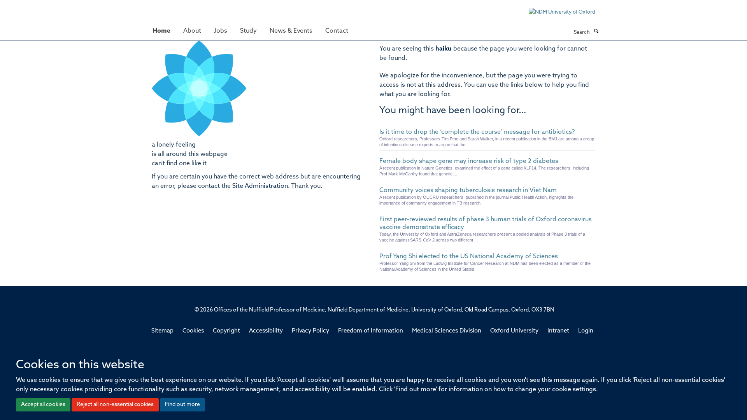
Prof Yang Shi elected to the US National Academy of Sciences (468, 257)
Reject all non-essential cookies (115, 405)
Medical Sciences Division (446, 331)
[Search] (596, 32)
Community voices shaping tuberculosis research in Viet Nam (468, 190)
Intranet (558, 331)
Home (161, 31)
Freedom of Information (370, 331)
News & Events (291, 31)
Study (248, 31)
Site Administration (260, 186)
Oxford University (514, 331)
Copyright (226, 331)
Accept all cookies (43, 405)
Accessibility (266, 331)
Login (585, 331)
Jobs (220, 31)
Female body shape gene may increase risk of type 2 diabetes (468, 161)
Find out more (182, 405)
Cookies (193, 331)
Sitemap (162, 331)
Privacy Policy (310, 331)
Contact (336, 31)
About (192, 31)
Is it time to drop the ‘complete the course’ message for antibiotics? (477, 132)
